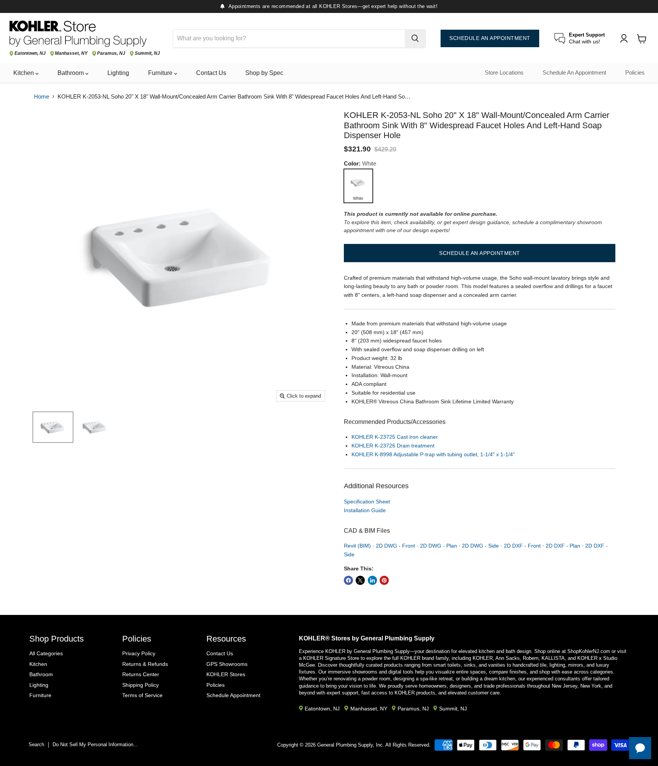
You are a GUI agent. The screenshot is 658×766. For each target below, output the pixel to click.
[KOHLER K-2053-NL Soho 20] (53, 427)
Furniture (161, 73)
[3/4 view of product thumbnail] (95, 427)
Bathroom (71, 73)
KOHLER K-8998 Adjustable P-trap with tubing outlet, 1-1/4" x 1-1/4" (433, 454)
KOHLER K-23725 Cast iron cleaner (394, 437)
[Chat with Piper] (640, 748)
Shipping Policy (140, 685)
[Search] (415, 38)
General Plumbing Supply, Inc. (350, 745)
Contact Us (211, 73)
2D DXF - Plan (563, 546)
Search (36, 744)
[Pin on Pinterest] (384, 580)
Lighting (118, 73)
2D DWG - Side (480, 546)
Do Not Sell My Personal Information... (95, 744)
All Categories (46, 653)
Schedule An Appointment (574, 73)
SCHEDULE (489, 38)
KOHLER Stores (225, 674)
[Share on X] (360, 580)
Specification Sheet (367, 501)
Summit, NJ (147, 53)
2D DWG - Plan (438, 546)
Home (41, 96)
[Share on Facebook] (348, 580)
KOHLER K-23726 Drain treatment (392, 446)
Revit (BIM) (357, 546)
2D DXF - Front (522, 546)
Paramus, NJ (111, 53)
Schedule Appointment (233, 695)
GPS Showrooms (227, 664)
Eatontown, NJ (30, 53)
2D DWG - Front (395, 546)
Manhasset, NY (71, 53)
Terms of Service (142, 695)
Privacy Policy (138, 653)
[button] (479, 253)
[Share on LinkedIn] (372, 580)
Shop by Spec (264, 73)
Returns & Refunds (145, 664)
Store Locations (504, 73)
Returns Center (140, 674)
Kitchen (24, 73)
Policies (635, 73)
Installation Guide (365, 510)
